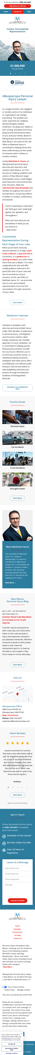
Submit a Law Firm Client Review (17, 803)
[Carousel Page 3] (20, 73)
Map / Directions (10, 715)
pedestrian (22, 256)
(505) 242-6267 (15, 718)
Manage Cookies (23, 990)
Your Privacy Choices (16, 987)
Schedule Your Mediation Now (17, 388)
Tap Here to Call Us (17, 6)
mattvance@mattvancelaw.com (16, 721)
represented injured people (15, 188)
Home (6, 12)
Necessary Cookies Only (11, 1049)
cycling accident (10, 259)
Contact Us (17, 12)
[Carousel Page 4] (24, 73)
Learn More (17, 302)
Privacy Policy (17, 932)
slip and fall (24, 253)
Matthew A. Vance (17, 161)
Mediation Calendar (17, 315)
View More (17, 498)
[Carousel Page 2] (15, 73)
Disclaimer (17, 929)
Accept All (11, 1044)
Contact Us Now (17, 900)
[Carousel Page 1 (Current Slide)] (10, 73)
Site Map (17, 935)
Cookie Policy (9, 990)
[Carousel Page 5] (27, 787)
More (29, 12)
